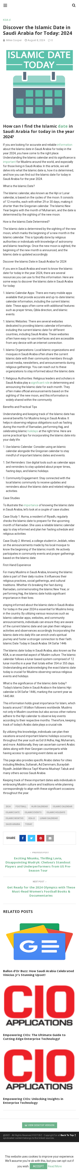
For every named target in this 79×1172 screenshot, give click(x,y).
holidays (33, 431)
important (9, 161)
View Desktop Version (41, 1125)
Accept (38, 1166)
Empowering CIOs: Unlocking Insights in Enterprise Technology (33, 1101)
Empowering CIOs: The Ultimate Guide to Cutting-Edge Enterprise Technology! (34, 1037)
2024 (8, 806)
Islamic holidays (56, 812)
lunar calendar (49, 818)
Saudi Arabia (13, 824)
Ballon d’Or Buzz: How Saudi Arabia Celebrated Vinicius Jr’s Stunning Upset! (38, 973)
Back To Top (67, 1135)
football (21, 806)
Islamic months (14, 818)
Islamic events (33, 812)
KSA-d (7, 19)
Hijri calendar (39, 806)
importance (30, 505)
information (64, 144)
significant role (40, 382)
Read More (55, 1166)
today (28, 824)
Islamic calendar (62, 806)
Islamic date (13, 812)
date (63, 126)
